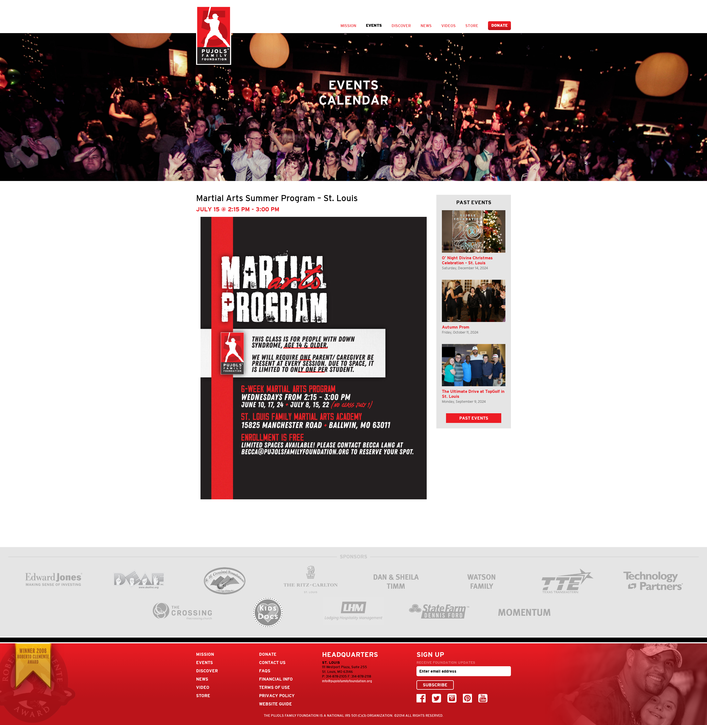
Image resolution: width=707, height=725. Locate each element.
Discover (401, 25)
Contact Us (272, 662)
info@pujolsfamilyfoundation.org (347, 681)
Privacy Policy (277, 695)
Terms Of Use (274, 687)
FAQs (264, 670)
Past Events (473, 418)
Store (471, 25)
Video (202, 687)
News (426, 25)
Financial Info (276, 679)
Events (374, 25)
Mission (348, 25)
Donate (499, 25)
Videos (448, 25)
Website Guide (275, 704)
